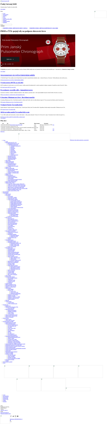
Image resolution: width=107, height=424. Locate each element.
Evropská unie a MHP (12, 339)
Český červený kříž (11, 328)
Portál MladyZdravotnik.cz (15, 205)
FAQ (4, 16)
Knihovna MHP (11, 251)
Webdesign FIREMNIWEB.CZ (16, 419)
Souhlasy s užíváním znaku (13, 172)
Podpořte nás (5, 304)
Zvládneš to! (10, 233)
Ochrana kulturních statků (10, 347)
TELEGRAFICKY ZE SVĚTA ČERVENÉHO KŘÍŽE (17, 75)
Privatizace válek (11, 264)
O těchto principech (14, 154)
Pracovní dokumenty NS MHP (14, 358)
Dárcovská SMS (11, 308)
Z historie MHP (11, 272)
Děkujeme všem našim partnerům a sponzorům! (79, 140)
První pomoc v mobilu (12, 197)
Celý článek (2, 71)
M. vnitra (10, 332)
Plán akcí (7, 300)
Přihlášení (5, 22)
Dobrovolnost (13, 151)
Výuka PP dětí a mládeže (13, 199)
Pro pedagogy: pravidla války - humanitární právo (16, 90)
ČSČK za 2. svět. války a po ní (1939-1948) (16, 186)
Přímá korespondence (9, 309)
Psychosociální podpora (10, 276)
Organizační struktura (9, 162)
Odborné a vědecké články (13, 340)
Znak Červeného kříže (7, 19)
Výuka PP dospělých (12, 208)
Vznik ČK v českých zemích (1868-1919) (16, 183)
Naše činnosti (5, 14)
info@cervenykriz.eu (4, 412)
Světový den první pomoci (13, 216)
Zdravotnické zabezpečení (13, 209)
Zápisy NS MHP (11, 356)
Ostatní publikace (11, 299)
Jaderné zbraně (13, 258)
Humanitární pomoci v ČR (13, 242)
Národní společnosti (12, 157)
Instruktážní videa (11, 249)
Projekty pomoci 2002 (14, 245)
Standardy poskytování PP (13, 210)
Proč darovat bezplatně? (12, 223)
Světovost (12, 153)
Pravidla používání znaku (13, 169)
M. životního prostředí (12, 334)
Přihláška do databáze (12, 311)
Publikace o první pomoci (13, 294)
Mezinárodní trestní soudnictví (11, 351)
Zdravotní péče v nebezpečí (13, 261)
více (53, 124)
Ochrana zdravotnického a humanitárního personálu (15, 348)
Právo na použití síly (12, 273)
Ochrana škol (8, 350)
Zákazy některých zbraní (13, 256)
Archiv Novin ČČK (14, 292)
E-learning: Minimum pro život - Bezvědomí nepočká (17, 97)
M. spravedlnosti (11, 330)
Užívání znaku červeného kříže (14, 254)
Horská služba (10, 178)
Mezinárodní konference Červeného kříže (13, 345)
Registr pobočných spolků (13, 166)
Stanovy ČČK (8, 167)
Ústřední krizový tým (12, 237)
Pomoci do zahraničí (12, 246)
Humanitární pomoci (9, 239)
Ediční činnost (8, 288)
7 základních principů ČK (13, 144)
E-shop (4, 17)
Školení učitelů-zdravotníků (15, 202)
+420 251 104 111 (4, 410)
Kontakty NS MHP (12, 357)
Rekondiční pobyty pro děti (10, 285)
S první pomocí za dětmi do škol (16, 207)
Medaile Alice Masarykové (10, 181)
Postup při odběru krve (12, 224)
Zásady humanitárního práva (13, 252)
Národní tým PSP (11, 281)
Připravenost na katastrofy (10, 230)
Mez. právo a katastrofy (12, 274)
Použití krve (10, 227)
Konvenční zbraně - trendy (15, 260)
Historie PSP (10, 279)
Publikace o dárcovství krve (13, 298)
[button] (11, 416)
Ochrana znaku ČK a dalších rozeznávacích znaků (15, 343)
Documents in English (9, 359)
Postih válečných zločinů (13, 265)
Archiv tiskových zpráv (10, 320)
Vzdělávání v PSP (11, 280)
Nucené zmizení (11, 271)
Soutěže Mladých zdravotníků (16, 204)
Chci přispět (2, 9)
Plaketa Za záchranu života (13, 211)
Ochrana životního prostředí (10, 349)
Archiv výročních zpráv (12, 303)
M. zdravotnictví (11, 333)
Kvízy (4, 362)
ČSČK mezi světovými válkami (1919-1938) (16, 185)
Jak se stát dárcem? (11, 222)
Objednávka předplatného (15, 293)
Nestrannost (12, 148)
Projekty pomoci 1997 (14, 244)
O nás (4, 13)
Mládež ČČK (8, 173)
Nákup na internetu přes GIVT (11, 314)
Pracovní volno (11, 228)
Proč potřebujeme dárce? (13, 219)
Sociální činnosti (8, 283)
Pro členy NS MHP (9, 354)
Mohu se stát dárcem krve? (13, 220)
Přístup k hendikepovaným (10, 284)
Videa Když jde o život (12, 198)
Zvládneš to (10, 282)
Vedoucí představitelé (9, 161)
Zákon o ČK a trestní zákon (13, 171)
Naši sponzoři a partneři (7, 361)
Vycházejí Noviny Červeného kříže (11, 105)
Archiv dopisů (10, 312)
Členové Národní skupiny (10, 323)
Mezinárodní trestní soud (15, 268)
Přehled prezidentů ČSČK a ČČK (14, 189)
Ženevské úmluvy (11, 170)
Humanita (12, 147)
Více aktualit (2, 118)
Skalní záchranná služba (12, 180)
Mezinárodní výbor (11, 155)
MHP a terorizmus (11, 270)
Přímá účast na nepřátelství (13, 262)
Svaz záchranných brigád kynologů (15, 179)
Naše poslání (7, 160)
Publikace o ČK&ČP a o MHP (14, 296)
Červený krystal (11, 255)
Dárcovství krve (8, 217)
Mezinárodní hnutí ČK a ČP (10, 142)
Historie (9, 238)
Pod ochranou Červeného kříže (16, 124)
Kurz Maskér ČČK (14, 215)
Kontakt (7, 360)
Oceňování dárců (11, 226)
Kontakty (5, 20)
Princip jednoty (13, 152)
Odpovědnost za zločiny (15, 267)
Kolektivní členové (9, 175)
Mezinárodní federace (12, 158)
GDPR (4, 400)
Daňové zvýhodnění (9, 317)
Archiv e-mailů (11, 313)
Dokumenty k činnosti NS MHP (14, 342)
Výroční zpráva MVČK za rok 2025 (11, 82)
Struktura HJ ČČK (14, 236)
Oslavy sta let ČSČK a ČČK (13, 190)
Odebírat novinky (6, 21)
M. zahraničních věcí (12, 326)
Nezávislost (12, 150)
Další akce (2, 131)
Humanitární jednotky (12, 234)
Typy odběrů (10, 225)
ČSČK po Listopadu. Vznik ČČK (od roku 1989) (17, 188)
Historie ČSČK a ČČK (9, 182)
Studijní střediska (13, 206)
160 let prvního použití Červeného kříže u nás (14, 112)
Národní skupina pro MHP (13, 253)
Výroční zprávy (8, 301)
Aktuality (5, 15)
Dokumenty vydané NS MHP (14, 341)
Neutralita (12, 149)
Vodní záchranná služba (12, 177)
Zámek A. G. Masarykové (10, 286)
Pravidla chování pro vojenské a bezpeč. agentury (15, 346)
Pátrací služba (8, 275)
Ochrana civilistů (11, 263)
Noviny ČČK (10, 290)
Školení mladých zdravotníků (16, 201)
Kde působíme (6, 191)
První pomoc (7, 195)
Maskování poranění (12, 213)
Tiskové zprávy (6, 318)
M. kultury (10, 329)
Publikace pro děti (11, 295)
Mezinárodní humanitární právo (11, 336)
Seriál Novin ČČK (11, 159)
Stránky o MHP (11, 338)
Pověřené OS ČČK (11, 164)
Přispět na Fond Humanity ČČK (11, 307)
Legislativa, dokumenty (12, 229)
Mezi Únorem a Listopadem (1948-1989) (16, 187)
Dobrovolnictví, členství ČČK (11, 315)
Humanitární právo (9, 247)
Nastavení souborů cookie (5, 413)
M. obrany (10, 327)
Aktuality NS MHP (9, 352)
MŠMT (9, 331)
